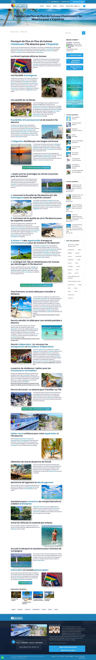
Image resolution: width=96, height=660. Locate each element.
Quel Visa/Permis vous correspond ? (36, 167)
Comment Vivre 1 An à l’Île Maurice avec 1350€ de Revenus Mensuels (74, 197)
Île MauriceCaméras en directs (77, 129)
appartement (71, 249)
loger (77, 269)
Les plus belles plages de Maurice (77, 141)
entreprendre (36, 609)
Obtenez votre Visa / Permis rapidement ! (36, 285)
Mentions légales (69, 656)
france (76, 263)
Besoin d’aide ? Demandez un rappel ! (36, 409)
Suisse (50, 609)
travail (56, 609)
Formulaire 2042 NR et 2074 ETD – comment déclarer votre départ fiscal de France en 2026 (74, 228)
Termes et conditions (79, 656)
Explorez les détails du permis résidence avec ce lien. (25, 385)
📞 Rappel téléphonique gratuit (67, 647)
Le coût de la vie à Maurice (76, 123)
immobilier (70, 266)
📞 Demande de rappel (77, 1)
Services (48, 6)
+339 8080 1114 (55, 1)
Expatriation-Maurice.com (24, 656)
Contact (61, 6)
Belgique (70, 253)
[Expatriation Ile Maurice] (19, 6)
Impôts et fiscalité (74, 135)
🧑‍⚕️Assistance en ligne (75, 55)
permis (76, 273)
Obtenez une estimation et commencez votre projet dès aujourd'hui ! (74, 102)
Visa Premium (71, 294)
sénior (69, 291)
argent (13, 609)
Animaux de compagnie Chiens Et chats (73, 245)
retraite (80, 284)
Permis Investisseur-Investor (74, 281)
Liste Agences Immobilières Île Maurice (76, 166)
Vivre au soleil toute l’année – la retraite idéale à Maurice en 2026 (74, 207)
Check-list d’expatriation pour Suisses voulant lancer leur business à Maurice (74, 217)
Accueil (42, 6)
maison (69, 273)
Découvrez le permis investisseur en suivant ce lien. (25, 383)
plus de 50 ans (71, 284)
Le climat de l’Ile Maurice (76, 147)
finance (70, 263)
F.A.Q (58, 656)
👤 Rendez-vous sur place (75, 67)
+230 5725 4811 (65, 1)
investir (44, 609)
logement (70, 269)
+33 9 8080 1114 (76, 42)
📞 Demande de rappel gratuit (75, 61)
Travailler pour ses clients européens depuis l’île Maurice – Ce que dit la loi (74, 187)
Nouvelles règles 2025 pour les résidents (77, 171)
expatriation (70, 259)
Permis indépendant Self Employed (73, 277)
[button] (29, 647)
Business (20, 609)
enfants (70, 256)
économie (27, 609)
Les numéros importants (75, 153)
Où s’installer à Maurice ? (75, 118)
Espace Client (69, 6)
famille (78, 259)
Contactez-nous (25, 583)
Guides (55, 6)
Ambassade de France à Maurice (76, 159)
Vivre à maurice (15, 31)
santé (69, 288)
